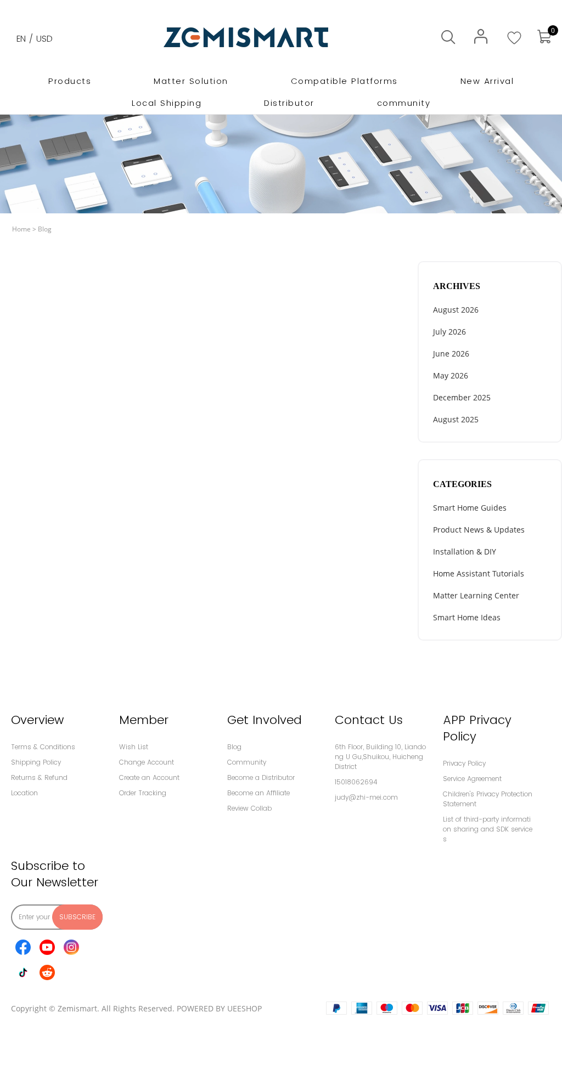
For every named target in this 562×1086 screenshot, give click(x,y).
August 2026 (456, 309)
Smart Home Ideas (467, 617)
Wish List (133, 746)
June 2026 (451, 353)
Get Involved (264, 719)
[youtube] (47, 947)
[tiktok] (23, 972)
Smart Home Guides (470, 507)
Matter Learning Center (476, 595)
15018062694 (356, 782)
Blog (45, 229)
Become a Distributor (261, 777)
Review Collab (249, 808)
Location (24, 792)
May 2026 (450, 375)
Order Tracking (142, 792)
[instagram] (71, 947)
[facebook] (23, 947)
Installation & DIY (464, 551)
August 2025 (456, 419)
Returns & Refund (39, 777)
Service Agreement (472, 778)
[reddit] (47, 972)
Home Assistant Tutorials (478, 573)
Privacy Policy (464, 763)
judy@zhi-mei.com (366, 797)
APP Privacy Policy (477, 728)
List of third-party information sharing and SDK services (487, 829)
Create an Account (149, 777)
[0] (544, 37)
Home (21, 229)
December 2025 (462, 397)
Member (143, 719)
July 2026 (449, 331)
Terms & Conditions (43, 746)
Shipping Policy (36, 762)
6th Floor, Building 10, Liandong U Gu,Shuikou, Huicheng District (380, 756)
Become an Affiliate (258, 792)
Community (246, 762)
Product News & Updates (479, 529)
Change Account (146, 762)
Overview (37, 719)
